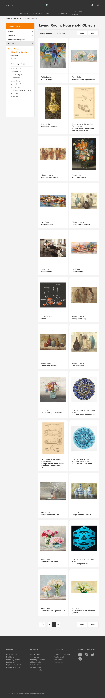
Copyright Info (36, 670)
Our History (58, 660)
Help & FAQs (35, 654)
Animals (14, 81)
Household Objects (19, 52)
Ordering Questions (37, 660)
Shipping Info (35, 662)
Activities (14, 71)
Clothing (14, 97)
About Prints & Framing (77, 13)
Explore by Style (12, 662)
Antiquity (14, 84)
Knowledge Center (13, 660)
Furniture (14, 55)
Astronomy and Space (20, 90)
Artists (11, 31)
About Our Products (62, 654)
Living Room (13, 49)
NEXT (93, 33)
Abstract (14, 68)
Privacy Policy (35, 667)
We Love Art (59, 657)
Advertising (15, 75)
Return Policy (35, 665)
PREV (82, 33)
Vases (13, 59)
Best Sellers (10, 657)
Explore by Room (13, 667)
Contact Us (34, 657)
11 (58, 624)
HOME (8, 18)
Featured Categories (16, 39)
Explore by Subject (13, 665)
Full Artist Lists (12, 654)
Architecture (16, 87)
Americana (15, 78)
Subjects (11, 35)
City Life (14, 94)
